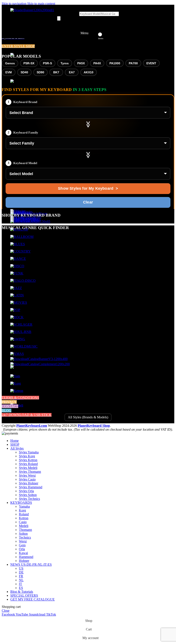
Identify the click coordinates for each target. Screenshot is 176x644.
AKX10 (88, 72)
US (21, 568)
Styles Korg (27, 456)
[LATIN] (17, 295)
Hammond (26, 557)
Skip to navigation (14, 3)
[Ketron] (16, 391)
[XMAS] (17, 354)
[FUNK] (16, 273)
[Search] (59, 18)
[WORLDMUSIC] (24, 346)
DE (21, 572)
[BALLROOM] (21, 237)
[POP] (15, 310)
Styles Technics (29, 499)
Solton (23, 533)
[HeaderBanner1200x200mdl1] (32, 10)
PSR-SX (28, 63)
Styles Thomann (30, 471)
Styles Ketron (28, 460)
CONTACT (10, 406)
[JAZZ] (16, 288)
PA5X (81, 63)
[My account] (94, 33)
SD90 (40, 72)
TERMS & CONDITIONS (20, 397)
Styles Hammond (30, 487)
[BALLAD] (19, 229)
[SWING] (17, 339)
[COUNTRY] (20, 251)
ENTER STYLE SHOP (18, 46)
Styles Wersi (27, 475)
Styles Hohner (28, 483)
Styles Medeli (28, 468)
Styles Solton (28, 495)
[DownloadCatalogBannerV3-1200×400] (39, 359)
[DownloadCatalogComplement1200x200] (40, 364)
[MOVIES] (18, 302)
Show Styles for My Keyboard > (88, 188)
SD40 (24, 72)
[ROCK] (17, 317)
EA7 (72, 72)
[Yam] (15, 376)
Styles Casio (27, 479)
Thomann (25, 530)
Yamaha (24, 506)
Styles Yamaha (29, 452)
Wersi (23, 541)
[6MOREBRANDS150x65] (30, 221)
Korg (22, 510)
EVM (8, 72)
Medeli (23, 526)
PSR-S (47, 63)
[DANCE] (18, 258)
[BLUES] (17, 244)
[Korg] (15, 383)
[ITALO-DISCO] (23, 280)
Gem (22, 545)
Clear (88, 202)
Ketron (23, 518)
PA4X (97, 63)
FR (21, 576)
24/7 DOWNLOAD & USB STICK (27, 415)
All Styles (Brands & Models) (88, 417)
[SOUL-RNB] (20, 332)
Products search (68, 13)
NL (21, 580)
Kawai (23, 553)
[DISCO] (17, 266)
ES (21, 588)
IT (20, 584)
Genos (10, 63)
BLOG (6, 410)
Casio (23, 522)
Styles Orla (26, 491)
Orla (22, 549)
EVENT (151, 63)
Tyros (65, 63)
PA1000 (114, 63)
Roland (24, 514)
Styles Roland (28, 464)
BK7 (56, 72)
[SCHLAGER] (21, 324)
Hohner (24, 560)
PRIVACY (9, 402)
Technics (25, 537)
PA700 (133, 63)
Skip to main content (41, 3)
